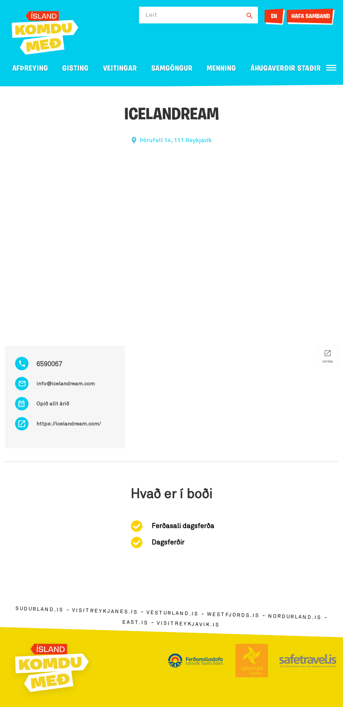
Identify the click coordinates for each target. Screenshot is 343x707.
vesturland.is (172, 613)
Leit (151, 15)
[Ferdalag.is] (45, 31)
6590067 (49, 364)
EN (274, 17)
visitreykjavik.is (188, 624)
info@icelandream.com (66, 383)
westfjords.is (233, 615)
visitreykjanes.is (105, 611)
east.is (135, 622)
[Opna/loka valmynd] (331, 67)
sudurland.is (39, 609)
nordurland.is (295, 617)
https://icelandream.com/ (69, 423)
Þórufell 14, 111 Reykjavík (176, 140)
